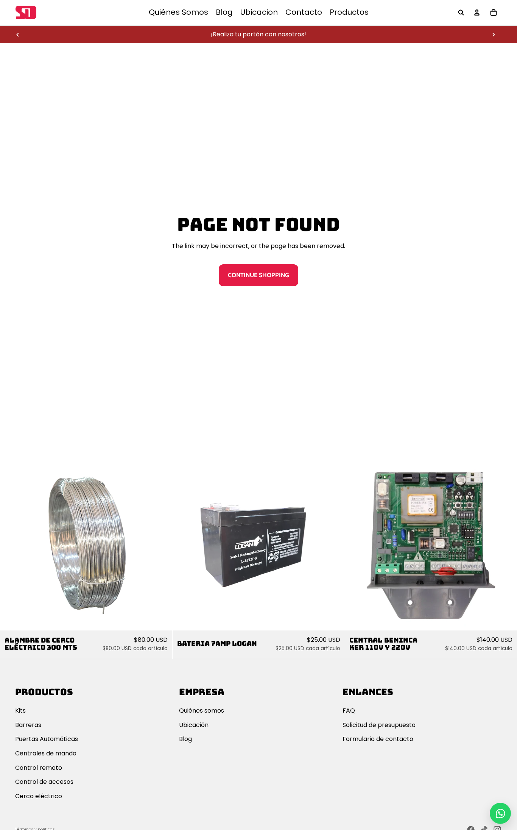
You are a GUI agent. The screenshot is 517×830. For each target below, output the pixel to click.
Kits (20, 710)
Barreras (28, 725)
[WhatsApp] (500, 813)
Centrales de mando (45, 753)
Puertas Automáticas (46, 739)
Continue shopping (258, 275)
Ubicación (194, 725)
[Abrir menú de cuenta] (477, 12)
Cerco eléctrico (38, 796)
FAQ (349, 710)
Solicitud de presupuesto (379, 725)
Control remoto (38, 767)
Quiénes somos (201, 710)
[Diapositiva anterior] (17, 34)
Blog (185, 739)
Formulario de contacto (378, 739)
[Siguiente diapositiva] (493, 34)
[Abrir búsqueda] (461, 12)
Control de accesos (44, 781)
